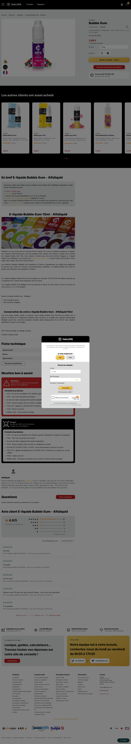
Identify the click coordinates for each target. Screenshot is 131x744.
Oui (60, 357)
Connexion (65, 388)
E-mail (52, 368)
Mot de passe (54, 376)
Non (70, 357)
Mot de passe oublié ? (65, 392)
